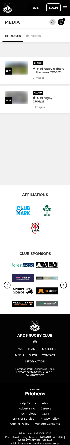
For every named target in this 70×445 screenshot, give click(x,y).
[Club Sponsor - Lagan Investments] (47, 304)
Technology (28, 413)
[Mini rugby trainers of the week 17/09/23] (16, 68)
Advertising (27, 408)
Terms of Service (22, 418)
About (46, 403)
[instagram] (35, 342)
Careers (46, 408)
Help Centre (28, 403)
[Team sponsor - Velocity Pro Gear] (23, 304)
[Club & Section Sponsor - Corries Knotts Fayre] (47, 278)
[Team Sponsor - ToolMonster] (47, 291)
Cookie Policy (19, 423)
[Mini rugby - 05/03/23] (16, 97)
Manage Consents (47, 423)
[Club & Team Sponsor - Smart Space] (23, 291)
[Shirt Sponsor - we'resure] (23, 278)
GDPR (46, 413)
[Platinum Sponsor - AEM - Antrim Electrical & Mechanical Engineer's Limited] (47, 265)
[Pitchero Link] (35, 394)
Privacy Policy (49, 418)
